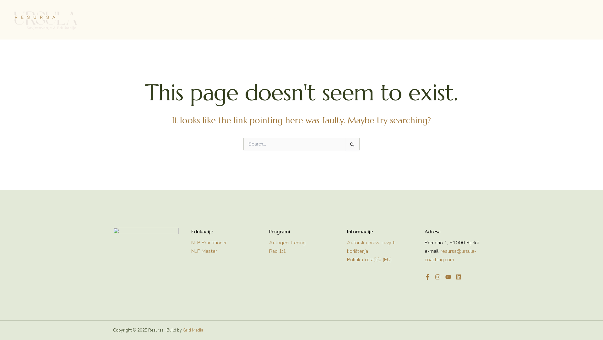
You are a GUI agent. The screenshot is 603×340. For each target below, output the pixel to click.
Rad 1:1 (277, 251)
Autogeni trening (287, 242)
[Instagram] (438, 277)
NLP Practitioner (209, 242)
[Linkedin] (458, 277)
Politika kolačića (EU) (369, 259)
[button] (226, 20)
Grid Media (193, 330)
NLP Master (204, 251)
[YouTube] (448, 277)
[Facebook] (427, 277)
